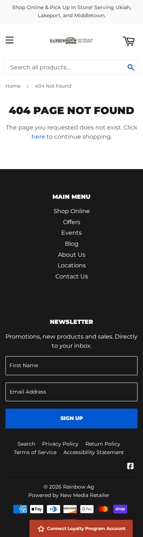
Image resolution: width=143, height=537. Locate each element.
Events (71, 232)
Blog (71, 243)
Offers (71, 222)
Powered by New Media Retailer (69, 495)
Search (26, 444)
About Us (71, 254)
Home (13, 86)
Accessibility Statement (93, 452)
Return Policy (102, 444)
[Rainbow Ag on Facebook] (130, 466)
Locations (72, 265)
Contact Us (71, 276)
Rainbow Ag (78, 487)
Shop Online (72, 211)
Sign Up (71, 418)
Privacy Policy (60, 444)
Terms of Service (35, 452)
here (38, 136)
